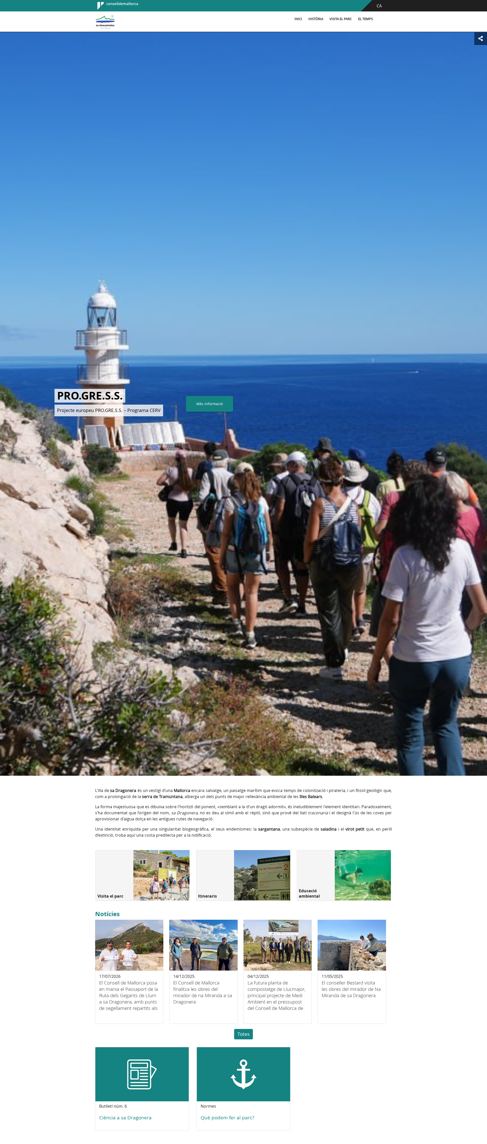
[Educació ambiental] (363, 875)
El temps (365, 19)
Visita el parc (340, 19)
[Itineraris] (262, 875)
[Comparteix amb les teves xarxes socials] (480, 38)
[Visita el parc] (161, 875)
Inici (298, 19)
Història (315, 19)
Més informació (260, 403)
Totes (243, 1034)
